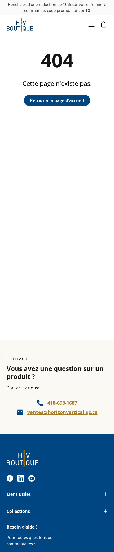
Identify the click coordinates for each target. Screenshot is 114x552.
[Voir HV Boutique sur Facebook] (10, 478)
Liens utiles (19, 494)
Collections (18, 511)
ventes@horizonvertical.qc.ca (62, 412)
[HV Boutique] (20, 25)
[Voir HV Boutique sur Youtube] (31, 478)
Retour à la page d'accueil (57, 100)
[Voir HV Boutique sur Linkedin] (20, 478)
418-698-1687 (62, 403)
